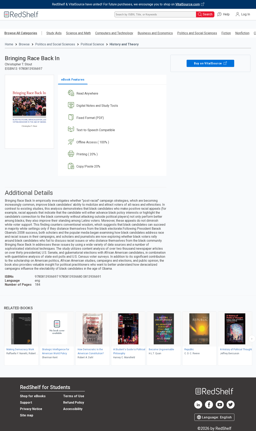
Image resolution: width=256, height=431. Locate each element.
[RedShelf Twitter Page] (231, 407)
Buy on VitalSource (208, 63)
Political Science (92, 44)
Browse (24, 44)
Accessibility (72, 409)
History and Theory (124, 44)
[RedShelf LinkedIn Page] (198, 407)
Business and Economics (155, 33)
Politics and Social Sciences (197, 33)
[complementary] (128, 331)
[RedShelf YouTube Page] (220, 407)
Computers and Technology (114, 33)
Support (26, 402)
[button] (113, 94)
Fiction (226, 33)
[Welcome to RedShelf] (21, 14)
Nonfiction (242, 33)
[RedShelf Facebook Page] (209, 407)
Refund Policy (73, 402)
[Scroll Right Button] (252, 338)
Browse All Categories (20, 33)
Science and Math (78, 33)
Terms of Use (73, 396)
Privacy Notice (31, 409)
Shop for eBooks (33, 396)
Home (9, 44)
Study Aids (54, 33)
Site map (26, 415)
